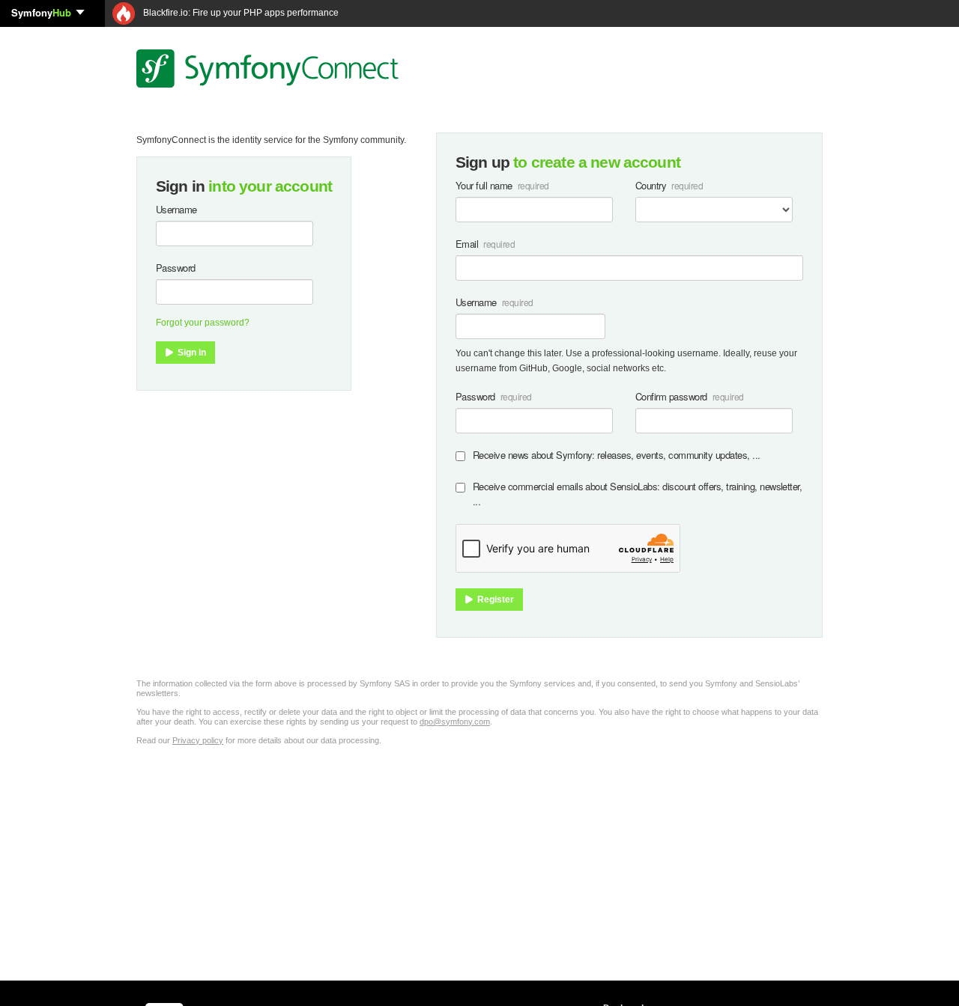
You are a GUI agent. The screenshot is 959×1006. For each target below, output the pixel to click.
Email (467, 244)
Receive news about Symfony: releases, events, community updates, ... (616, 455)
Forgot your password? (202, 322)
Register (494, 599)
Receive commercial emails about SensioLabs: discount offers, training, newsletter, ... (637, 493)
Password (176, 267)
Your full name (484, 185)
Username (176, 209)
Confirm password (671, 396)
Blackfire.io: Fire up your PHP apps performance (240, 12)
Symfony (41, 12)
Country (650, 185)
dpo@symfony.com (455, 721)
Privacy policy (197, 740)
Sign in (190, 352)
